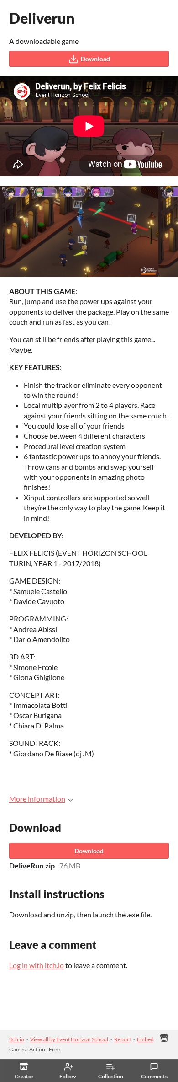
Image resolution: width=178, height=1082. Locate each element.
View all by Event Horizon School (69, 1039)
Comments (154, 1076)
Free (54, 1049)
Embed (145, 1039)
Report (122, 1039)
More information (37, 798)
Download (95, 59)
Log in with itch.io (36, 965)
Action (37, 1049)
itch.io (16, 1039)
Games (17, 1049)
